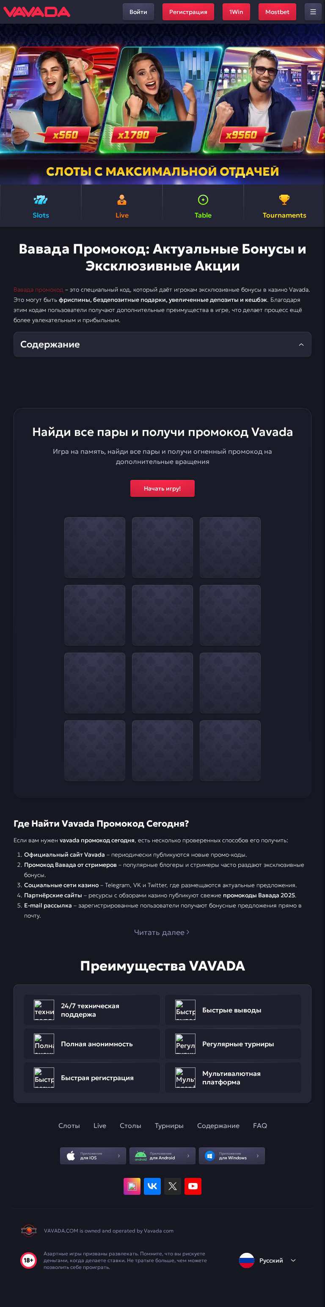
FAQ (260, 1125)
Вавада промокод (38, 289)
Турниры (169, 1125)
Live (100, 1125)
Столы (130, 1125)
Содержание (218, 1125)
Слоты (69, 1125)
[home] (36, 12)
